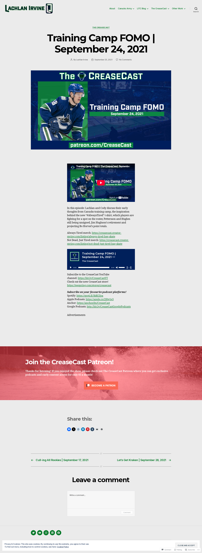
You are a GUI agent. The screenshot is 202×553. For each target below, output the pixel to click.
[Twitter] (33, 532)
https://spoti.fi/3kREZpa (90, 295)
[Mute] (117, 267)
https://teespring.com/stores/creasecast (89, 285)
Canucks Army (125, 8)
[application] (101, 267)
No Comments (125, 59)
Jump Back (127, 267)
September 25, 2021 (103, 59)
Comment (126, 512)
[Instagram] (46, 532)
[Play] (71, 267)
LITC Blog (141, 8)
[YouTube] (39, 532)
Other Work (177, 8)
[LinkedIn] (52, 532)
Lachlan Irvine (82, 59)
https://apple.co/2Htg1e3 (100, 299)
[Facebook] (58, 532)
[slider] (122, 267)
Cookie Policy (63, 547)
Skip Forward (131, 267)
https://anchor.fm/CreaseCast (93, 303)
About (112, 8)
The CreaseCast (159, 8)
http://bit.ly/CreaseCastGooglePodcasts (109, 306)
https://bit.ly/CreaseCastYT (93, 278)
